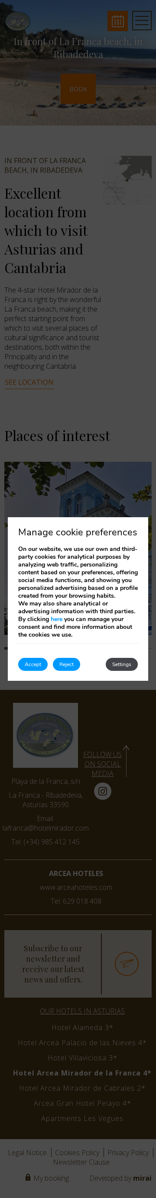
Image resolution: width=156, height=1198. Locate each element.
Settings (121, 664)
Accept (33, 664)
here (56, 619)
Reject (66, 664)
